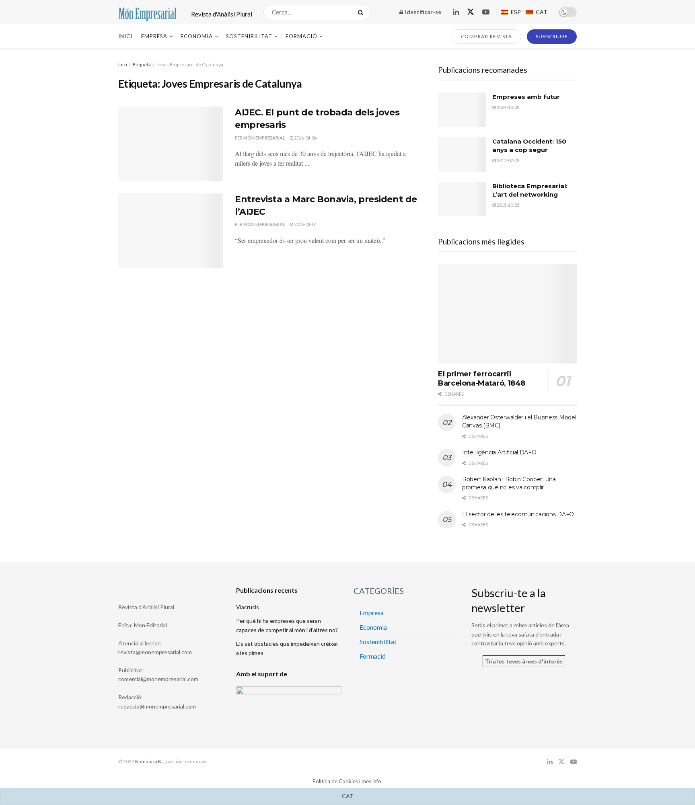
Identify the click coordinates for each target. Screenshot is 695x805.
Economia (197, 36)
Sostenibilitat (249, 36)
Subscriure (552, 36)
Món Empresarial (264, 137)
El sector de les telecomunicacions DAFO (518, 514)
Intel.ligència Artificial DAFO (499, 452)
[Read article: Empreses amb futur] (462, 109)
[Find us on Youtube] (485, 12)
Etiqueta (142, 65)
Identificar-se (422, 11)
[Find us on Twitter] (470, 12)
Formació (301, 36)
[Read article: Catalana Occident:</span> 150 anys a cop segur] (462, 154)
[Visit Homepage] (147, 12)
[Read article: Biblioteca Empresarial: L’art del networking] (462, 199)
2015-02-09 (507, 160)
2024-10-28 (507, 107)
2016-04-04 (305, 137)
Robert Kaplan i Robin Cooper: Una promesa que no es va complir (509, 483)
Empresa (154, 36)
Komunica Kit (149, 761)
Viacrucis (247, 607)
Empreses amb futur (526, 97)
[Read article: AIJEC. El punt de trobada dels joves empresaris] (170, 144)
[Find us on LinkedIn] (456, 12)
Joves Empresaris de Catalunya (189, 65)
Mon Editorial (150, 625)
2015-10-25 (507, 204)
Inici (125, 36)
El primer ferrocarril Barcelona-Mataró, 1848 (481, 379)
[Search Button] (362, 12)
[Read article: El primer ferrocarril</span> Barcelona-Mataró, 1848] (507, 313)
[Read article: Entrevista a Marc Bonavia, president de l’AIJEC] (170, 230)
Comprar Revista (486, 36)
